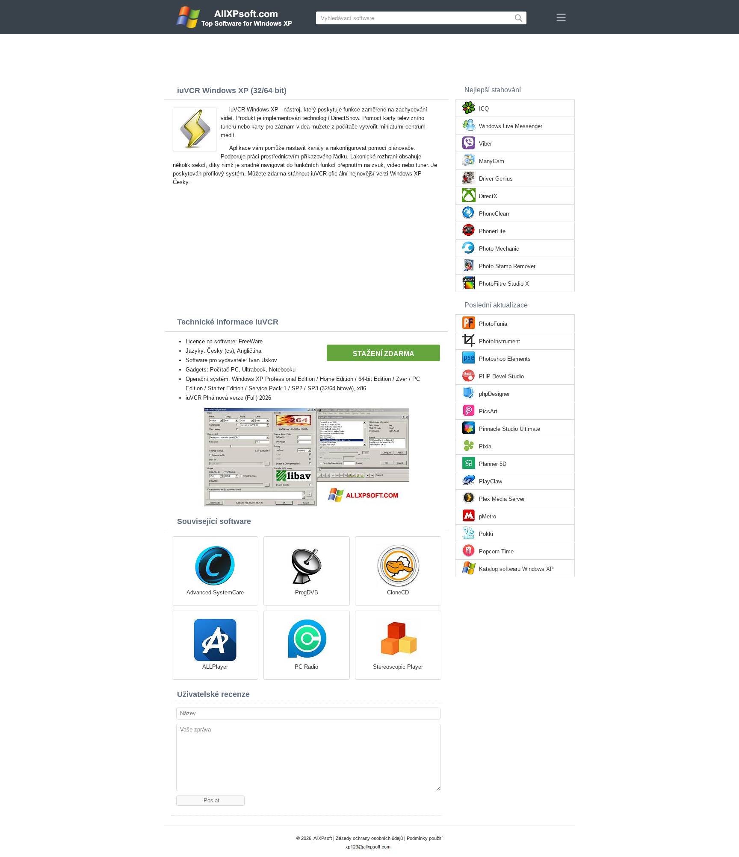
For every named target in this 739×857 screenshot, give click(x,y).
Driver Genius (496, 178)
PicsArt (488, 411)
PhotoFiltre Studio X (504, 284)
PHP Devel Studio (501, 376)
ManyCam (491, 161)
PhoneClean (494, 214)
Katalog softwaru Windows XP (516, 569)
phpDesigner (494, 394)
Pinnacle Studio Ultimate (509, 429)
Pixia (485, 446)
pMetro (487, 516)
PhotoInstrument (499, 341)
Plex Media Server (502, 499)
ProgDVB (306, 592)
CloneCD (398, 592)
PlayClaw (490, 481)
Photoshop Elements (505, 359)
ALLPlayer (215, 667)
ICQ (484, 108)
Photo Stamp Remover (507, 266)
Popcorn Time (496, 551)
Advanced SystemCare (215, 592)
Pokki (486, 534)
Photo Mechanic (499, 249)
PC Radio (306, 667)
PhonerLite (492, 231)
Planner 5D (492, 464)
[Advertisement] (369, 57)
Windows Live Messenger (510, 126)
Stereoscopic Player (398, 667)
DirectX (488, 196)
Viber (485, 143)
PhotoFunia (493, 324)
